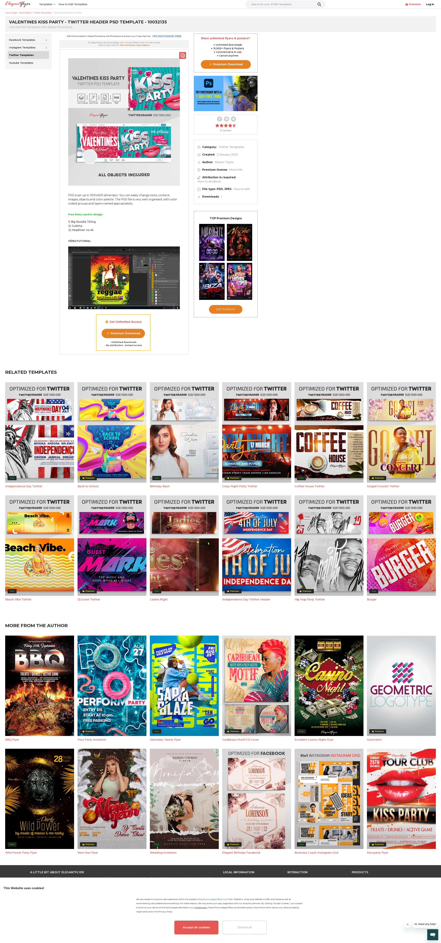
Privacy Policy (165, 911)
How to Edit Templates (73, 4)
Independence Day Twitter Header (246, 599)
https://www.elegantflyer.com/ (212, 899)
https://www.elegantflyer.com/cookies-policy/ (230, 907)
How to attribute (209, 181)
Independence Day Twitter (23, 486)
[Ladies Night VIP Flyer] (239, 281)
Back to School (88, 486)
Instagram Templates (22, 47)
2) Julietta (75, 226)
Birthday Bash (160, 486)
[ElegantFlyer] (17, 4)
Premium (415, 4)
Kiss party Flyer (377, 852)
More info (236, 169)
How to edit (241, 189)
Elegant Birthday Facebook (241, 852)
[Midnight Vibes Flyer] (212, 242)
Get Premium (225, 309)
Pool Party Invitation (92, 739)
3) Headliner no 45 (81, 230)
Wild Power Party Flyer (21, 852)
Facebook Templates (22, 40)
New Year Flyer (88, 852)
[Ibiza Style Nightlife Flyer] (212, 281)
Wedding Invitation (163, 852)
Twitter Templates (231, 147)
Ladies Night (159, 599)
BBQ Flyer (12, 739)
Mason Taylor (224, 162)
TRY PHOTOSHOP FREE (166, 36)
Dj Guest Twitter (89, 599)
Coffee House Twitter (310, 486)
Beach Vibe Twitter (18, 599)
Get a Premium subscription (135, 45)
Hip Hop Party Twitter (310, 599)
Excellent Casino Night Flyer (314, 739)
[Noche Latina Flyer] (239, 242)
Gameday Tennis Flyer (165, 739)
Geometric (374, 739)
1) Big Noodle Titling (82, 221)
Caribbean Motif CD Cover (240, 739)
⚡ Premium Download (123, 333)
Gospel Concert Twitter (383, 486)
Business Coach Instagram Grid (316, 852)
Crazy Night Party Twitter (239, 486)
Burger (371, 599)
